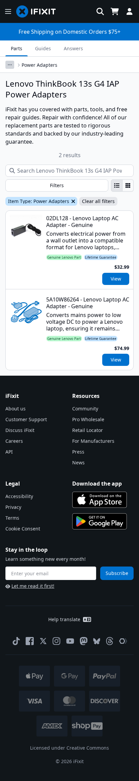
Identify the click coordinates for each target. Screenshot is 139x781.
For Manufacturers (93, 441)
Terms (12, 518)
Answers (73, 48)
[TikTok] (16, 641)
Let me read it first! (32, 586)
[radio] (116, 185)
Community (85, 408)
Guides (43, 48)
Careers (14, 441)
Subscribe (117, 573)
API (9, 452)
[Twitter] (43, 641)
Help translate (64, 619)
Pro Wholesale (88, 419)
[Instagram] (57, 641)
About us (15, 408)
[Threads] (110, 641)
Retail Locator (87, 430)
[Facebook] (30, 641)
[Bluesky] (96, 641)
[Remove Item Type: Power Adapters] (73, 201)
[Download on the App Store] (99, 500)
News (78, 462)
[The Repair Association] (123, 641)
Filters (57, 185)
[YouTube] (70, 641)
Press (78, 452)
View (116, 279)
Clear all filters (98, 201)
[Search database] (100, 11)
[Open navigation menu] (8, 11)
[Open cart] (114, 11)
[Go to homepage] (38, 11)
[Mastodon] (84, 641)
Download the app (97, 483)
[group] (122, 185)
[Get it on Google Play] (99, 521)
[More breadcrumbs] (9, 65)
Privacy (13, 507)
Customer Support (26, 419)
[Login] (129, 11)
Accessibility (19, 496)
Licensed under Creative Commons (69, 748)
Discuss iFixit (19, 430)
